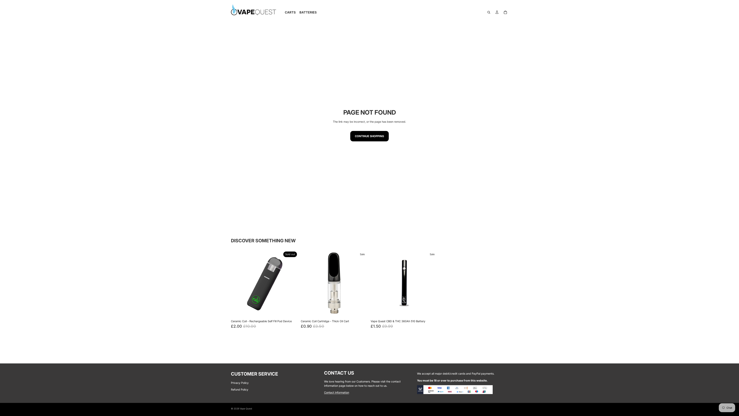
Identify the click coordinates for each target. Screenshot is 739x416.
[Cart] (505, 12)
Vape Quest (246, 408)
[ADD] (432, 311)
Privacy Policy (240, 382)
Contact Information (336, 392)
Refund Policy (239, 389)
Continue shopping (369, 136)
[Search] (489, 12)
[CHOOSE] (362, 311)
